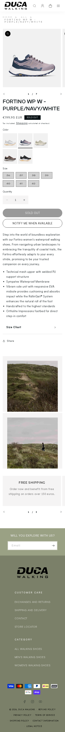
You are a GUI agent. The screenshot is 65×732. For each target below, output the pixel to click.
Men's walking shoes (30, 657)
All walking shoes (28, 648)
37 (23, 176)
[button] (33, 6)
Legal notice (34, 726)
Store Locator (26, 626)
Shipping (22, 123)
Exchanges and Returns (33, 601)
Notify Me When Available (33, 223)
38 (35, 176)
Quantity (7, 191)
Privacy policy (22, 715)
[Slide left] (4, 94)
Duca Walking (26, 709)
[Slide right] (61, 94)
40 (10, 184)
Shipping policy (19, 721)
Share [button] (10, 340)
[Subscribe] (53, 545)
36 (10, 176)
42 (35, 184)
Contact (21, 618)
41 (23, 184)
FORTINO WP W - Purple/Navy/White (24, 20)
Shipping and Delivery (31, 610)
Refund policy (47, 709)
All (24, 17)
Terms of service (45, 715)
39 (48, 176)
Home (8, 17)
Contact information (46, 721)
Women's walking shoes (33, 665)
